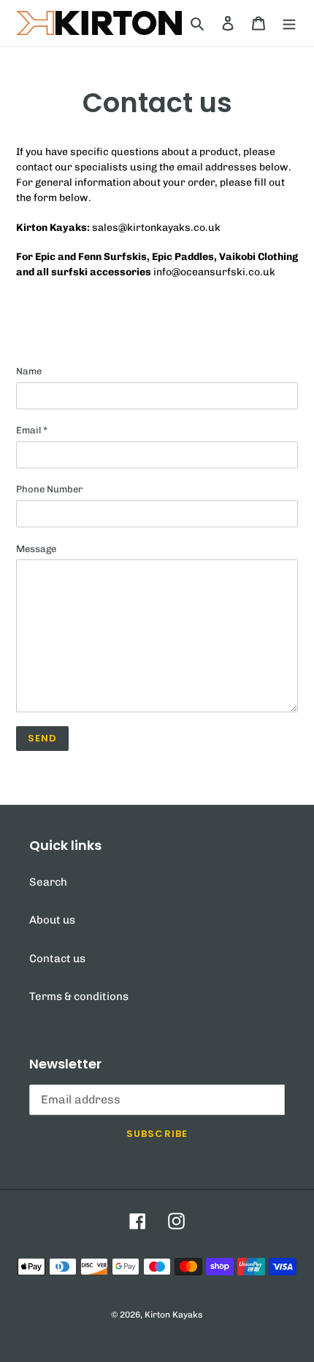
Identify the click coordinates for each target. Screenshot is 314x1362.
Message (36, 548)
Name (29, 371)
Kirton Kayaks (174, 1315)
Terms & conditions (79, 996)
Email (31, 430)
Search (48, 882)
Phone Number (49, 489)
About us (52, 919)
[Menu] (289, 23)
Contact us (57, 958)
